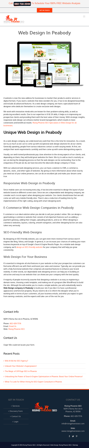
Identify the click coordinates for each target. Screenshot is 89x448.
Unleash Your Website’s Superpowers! (21, 366)
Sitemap (75, 445)
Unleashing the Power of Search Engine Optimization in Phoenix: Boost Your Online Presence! (44, 376)
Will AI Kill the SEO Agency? (16, 361)
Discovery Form (16, 411)
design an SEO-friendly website (29, 247)
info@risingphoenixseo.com (73, 423)
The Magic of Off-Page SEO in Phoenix (21, 371)
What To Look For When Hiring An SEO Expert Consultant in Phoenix (33, 382)
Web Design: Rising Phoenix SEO (61, 445)
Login (16, 421)
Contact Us (16, 416)
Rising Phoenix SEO (16, 329)
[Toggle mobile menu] (84, 16)
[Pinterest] (77, 436)
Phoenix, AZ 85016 (73, 411)
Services (16, 406)
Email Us (12, 326)
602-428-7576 (15, 323)
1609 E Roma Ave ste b (73, 409)
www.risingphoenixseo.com (73, 431)
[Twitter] (73, 436)
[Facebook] (69, 436)
